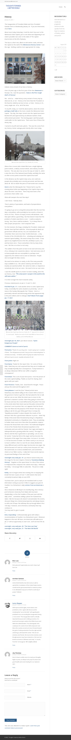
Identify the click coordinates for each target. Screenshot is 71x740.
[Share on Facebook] (10, 538)
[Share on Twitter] (20, 538)
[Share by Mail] (40, 538)
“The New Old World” (31, 528)
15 (64, 56)
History (8, 16)
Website (29, 697)
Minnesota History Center (32, 45)
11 (57, 56)
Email (29, 691)
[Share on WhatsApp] (30, 538)
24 (55, 62)
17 (55, 59)
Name (29, 684)
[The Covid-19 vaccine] (1, 370)
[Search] (64, 7)
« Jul (55, 70)
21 (62, 59)
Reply (13, 570)
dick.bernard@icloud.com (11, 1)
